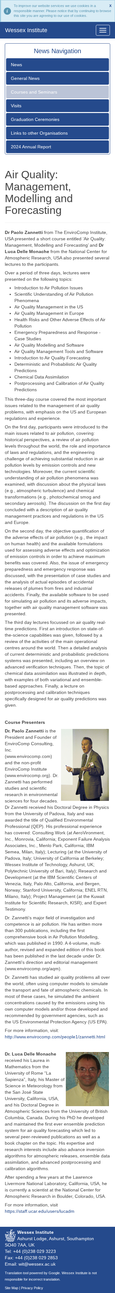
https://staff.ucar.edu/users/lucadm (39, 1211)
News (16, 64)
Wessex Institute (26, 30)
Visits (16, 105)
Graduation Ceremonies (35, 119)
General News (25, 78)
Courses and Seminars (34, 92)
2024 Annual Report (31, 146)
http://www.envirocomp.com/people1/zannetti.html (55, 1036)
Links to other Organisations (39, 133)
